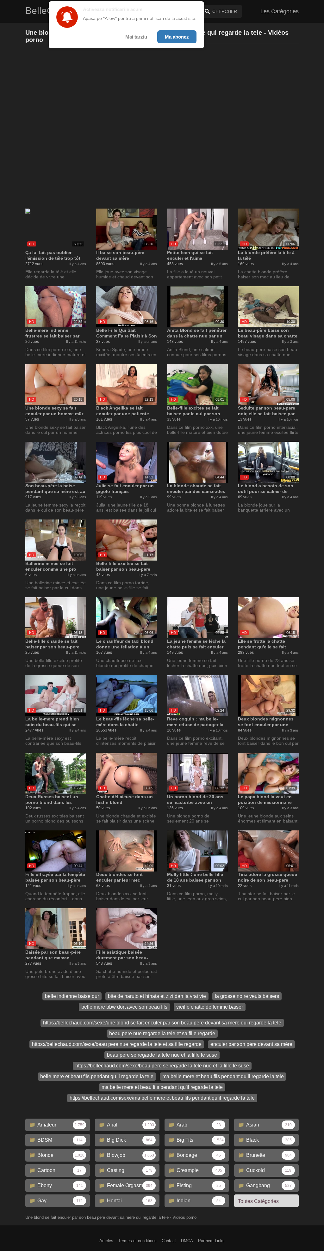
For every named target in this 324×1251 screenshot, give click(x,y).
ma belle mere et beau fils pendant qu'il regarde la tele (162, 1087)
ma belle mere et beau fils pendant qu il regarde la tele (223, 1076)
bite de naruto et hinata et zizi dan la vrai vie (157, 996)
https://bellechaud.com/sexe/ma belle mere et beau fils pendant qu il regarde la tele (162, 1098)
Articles (106, 1240)
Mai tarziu (136, 36)
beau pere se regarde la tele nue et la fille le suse (162, 1055)
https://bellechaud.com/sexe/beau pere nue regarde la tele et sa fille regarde (117, 1044)
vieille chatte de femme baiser (209, 1007)
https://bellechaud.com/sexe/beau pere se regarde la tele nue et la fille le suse (162, 1065)
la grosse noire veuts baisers (247, 996)
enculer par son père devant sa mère (251, 1044)
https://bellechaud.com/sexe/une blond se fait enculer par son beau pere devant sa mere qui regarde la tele (162, 1022)
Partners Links (211, 1240)
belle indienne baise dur (72, 996)
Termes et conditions (137, 1240)
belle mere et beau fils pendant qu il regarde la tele (96, 1076)
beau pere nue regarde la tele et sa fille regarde (162, 1033)
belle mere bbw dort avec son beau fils (124, 1007)
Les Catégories (279, 11)
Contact (169, 1240)
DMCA (187, 1240)
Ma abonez (177, 36)
